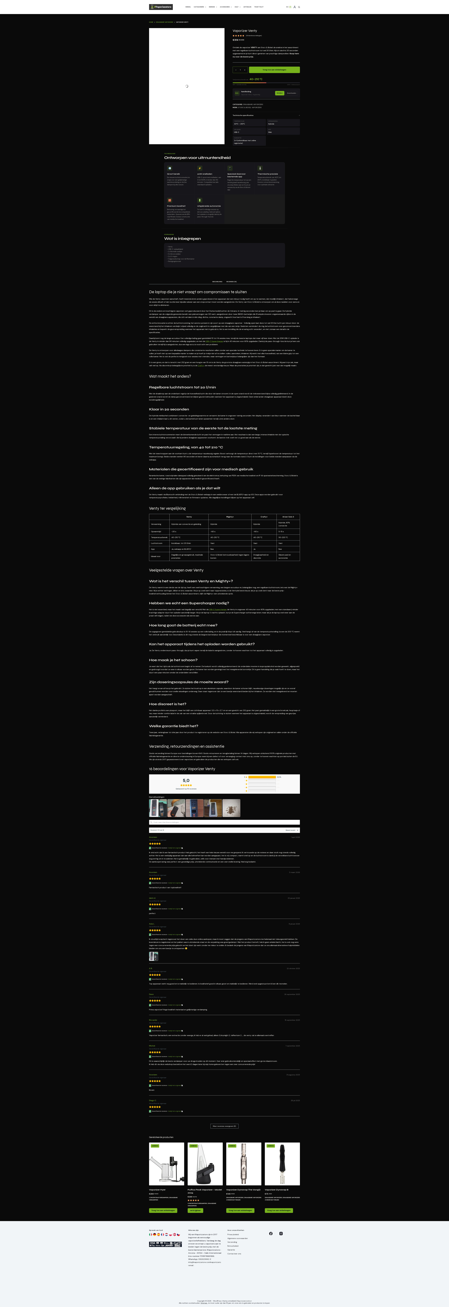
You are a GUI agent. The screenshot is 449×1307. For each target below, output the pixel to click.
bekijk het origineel (174, 848)
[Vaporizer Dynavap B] (282, 1164)
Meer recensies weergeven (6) (224, 1126)
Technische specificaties (243, 115)
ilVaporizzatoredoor (244, 1301)
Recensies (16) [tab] (231, 282)
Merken (212, 7)
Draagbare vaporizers (253, 104)
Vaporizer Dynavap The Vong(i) (243, 1190)
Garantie (231, 1250)
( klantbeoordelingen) (254, 36)
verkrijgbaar (195, 1210)
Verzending (232, 1242)
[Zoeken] (299, 7)
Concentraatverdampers (158, 1197)
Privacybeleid (233, 1234)
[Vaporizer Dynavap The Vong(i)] (243, 1164)
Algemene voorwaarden (237, 1238)
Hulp (236, 7)
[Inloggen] (294, 7)
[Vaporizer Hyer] (166, 1164)
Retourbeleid (232, 1246)
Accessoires (225, 7)
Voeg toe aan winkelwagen (274, 70)
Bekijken (280, 93)
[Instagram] (281, 1233)
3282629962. (204, 1259)
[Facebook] (271, 1233)
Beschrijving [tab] (217, 282)
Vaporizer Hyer (157, 1190)
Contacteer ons (234, 1253)
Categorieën (199, 7)
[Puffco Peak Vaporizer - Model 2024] (205, 1164)
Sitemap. (204, 1303)
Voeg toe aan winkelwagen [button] (163, 1210)
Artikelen (247, 7)
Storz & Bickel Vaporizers (250, 108)
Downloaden (291, 93)
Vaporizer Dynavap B (276, 1190)
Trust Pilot (259, 7)
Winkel (188, 7)
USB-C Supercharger (214, 341)
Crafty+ (201, 365)
